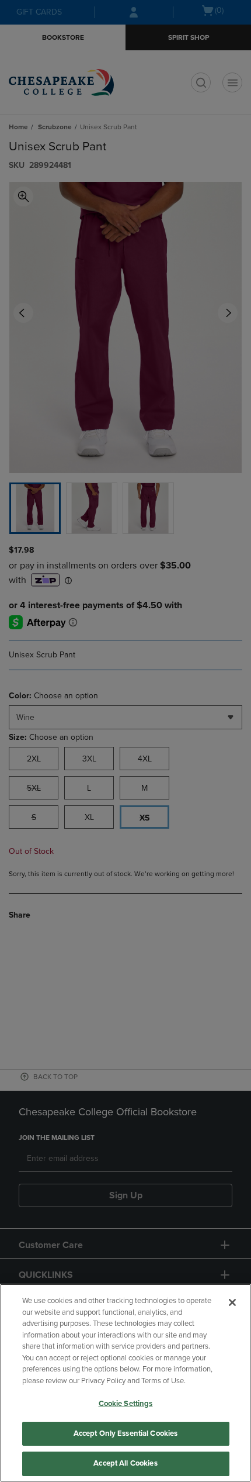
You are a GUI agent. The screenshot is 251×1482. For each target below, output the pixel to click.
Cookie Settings (126, 1403)
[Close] (232, 1302)
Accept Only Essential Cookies (126, 1433)
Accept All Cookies (125, 1463)
